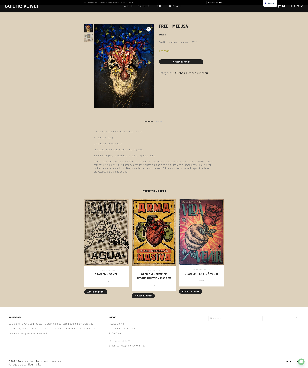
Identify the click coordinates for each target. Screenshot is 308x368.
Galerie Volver (17, 6)
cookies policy (131, 2)
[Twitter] (301, 6)
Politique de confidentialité (25, 365)
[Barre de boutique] (279, 6)
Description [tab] (148, 122)
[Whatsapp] (298, 6)
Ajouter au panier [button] (95, 291)
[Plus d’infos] (283, 6)
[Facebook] (294, 6)
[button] (148, 29)
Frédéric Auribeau (197, 73)
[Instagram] (290, 6)
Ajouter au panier (181, 61)
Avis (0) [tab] (159, 122)
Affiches (180, 73)
